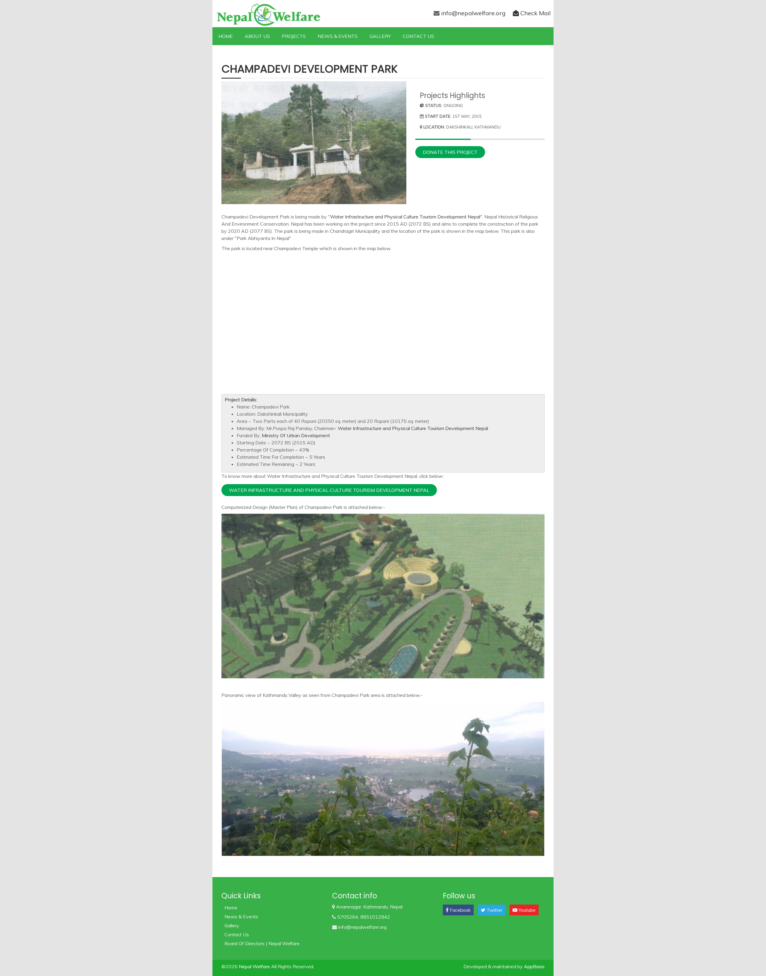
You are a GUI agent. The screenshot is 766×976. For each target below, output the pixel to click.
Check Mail (535, 13)
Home (225, 36)
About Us (257, 36)
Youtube (526, 910)
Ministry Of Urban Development (296, 435)
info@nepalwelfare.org (473, 13)
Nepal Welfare (255, 966)
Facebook (460, 910)
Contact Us (418, 36)
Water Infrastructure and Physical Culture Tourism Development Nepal (405, 217)
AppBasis (534, 966)
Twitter (493, 910)
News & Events (338, 36)
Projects (294, 36)
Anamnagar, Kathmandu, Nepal (368, 907)
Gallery (380, 36)
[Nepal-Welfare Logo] (266, 14)
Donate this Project (450, 152)
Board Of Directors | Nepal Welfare (262, 943)
